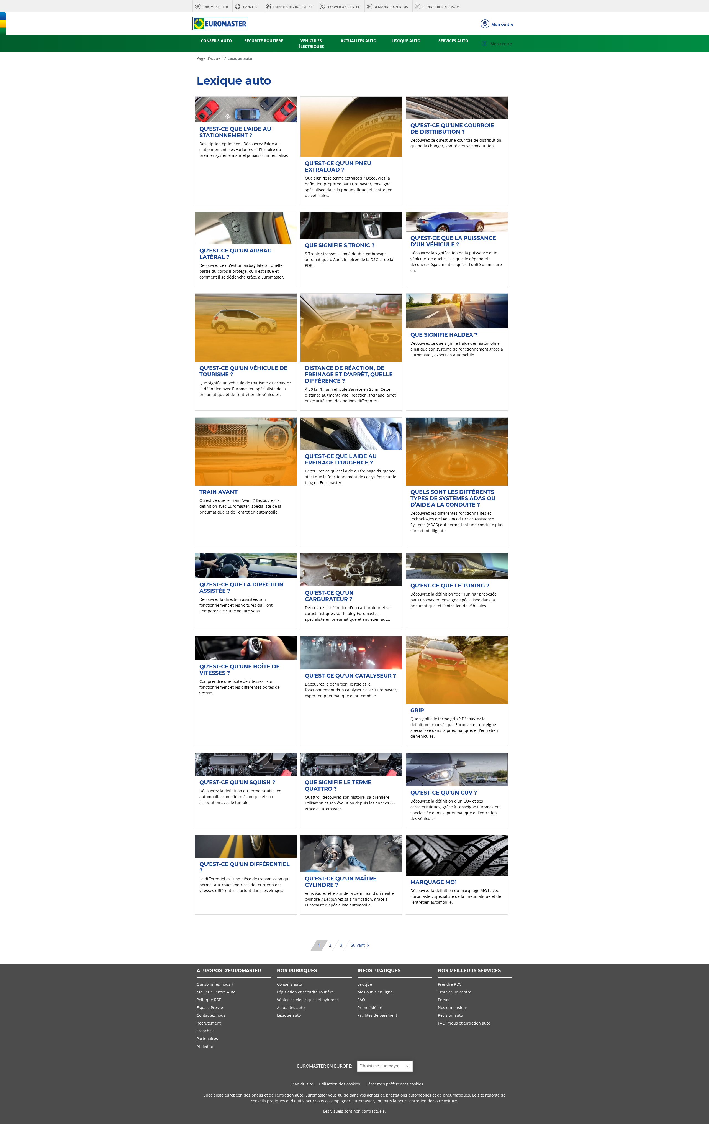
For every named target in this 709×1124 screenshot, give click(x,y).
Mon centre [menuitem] (500, 43)
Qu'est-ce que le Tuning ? (449, 585)
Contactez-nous (211, 1015)
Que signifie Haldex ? (443, 334)
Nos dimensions (453, 1007)
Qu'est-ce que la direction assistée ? (241, 587)
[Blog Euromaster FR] (220, 23)
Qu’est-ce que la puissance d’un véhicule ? (453, 241)
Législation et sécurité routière (305, 992)
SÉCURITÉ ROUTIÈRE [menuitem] (264, 40)
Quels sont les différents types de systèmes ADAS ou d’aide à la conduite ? (452, 498)
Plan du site (302, 1084)
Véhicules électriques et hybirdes (308, 999)
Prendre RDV (449, 984)
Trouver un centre (454, 992)
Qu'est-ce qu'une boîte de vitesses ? (239, 669)
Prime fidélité (370, 1007)
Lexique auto (289, 1015)
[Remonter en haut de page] (694, 1112)
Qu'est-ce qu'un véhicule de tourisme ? (243, 371)
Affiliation (205, 1046)
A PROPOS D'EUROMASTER (229, 971)
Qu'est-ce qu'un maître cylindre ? (341, 881)
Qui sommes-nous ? (215, 984)
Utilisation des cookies (339, 1084)
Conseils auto (289, 984)
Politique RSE (209, 999)
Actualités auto (291, 1007)
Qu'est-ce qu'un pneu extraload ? (338, 166)
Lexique (365, 984)
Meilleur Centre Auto (216, 992)
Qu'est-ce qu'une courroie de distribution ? (452, 128)
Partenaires (207, 1038)
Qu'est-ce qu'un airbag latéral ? (235, 253)
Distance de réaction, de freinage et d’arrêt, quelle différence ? (349, 374)
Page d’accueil (210, 58)
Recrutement (209, 1023)
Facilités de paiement (377, 1015)
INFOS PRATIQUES (379, 971)
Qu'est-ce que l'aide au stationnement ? (235, 132)
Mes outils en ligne (375, 992)
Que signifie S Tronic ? (339, 245)
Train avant (218, 492)
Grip (417, 710)
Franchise (206, 1030)
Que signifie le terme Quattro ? (338, 785)
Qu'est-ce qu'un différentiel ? (244, 867)
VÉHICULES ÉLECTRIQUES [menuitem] (311, 43)
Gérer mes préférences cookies (394, 1084)
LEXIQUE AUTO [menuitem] (406, 40)
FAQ (361, 999)
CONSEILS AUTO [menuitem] (216, 40)
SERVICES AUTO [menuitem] (453, 40)
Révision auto (450, 1015)
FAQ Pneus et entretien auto (464, 1023)
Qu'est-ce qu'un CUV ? (443, 792)
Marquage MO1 (433, 882)
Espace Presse (210, 1007)
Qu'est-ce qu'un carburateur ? (329, 595)
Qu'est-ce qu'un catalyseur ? (350, 675)
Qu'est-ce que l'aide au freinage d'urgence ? (341, 459)
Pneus (443, 999)
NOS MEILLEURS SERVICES (469, 971)
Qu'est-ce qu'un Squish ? (237, 782)
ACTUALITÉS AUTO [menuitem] (358, 40)
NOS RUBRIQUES (297, 971)
